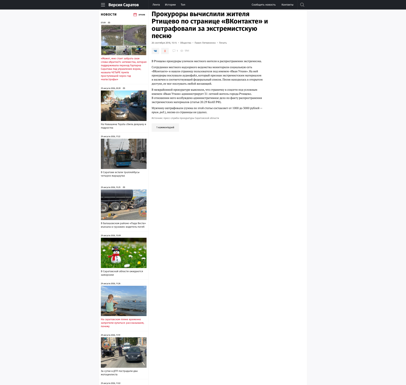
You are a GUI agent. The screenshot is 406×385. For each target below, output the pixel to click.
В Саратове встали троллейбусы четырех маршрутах (120, 174)
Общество (185, 42)
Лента (156, 4)
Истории (170, 4)
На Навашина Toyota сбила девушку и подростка (123, 126)
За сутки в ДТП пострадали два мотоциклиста (119, 372)
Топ (183, 4)
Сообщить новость (264, 4)
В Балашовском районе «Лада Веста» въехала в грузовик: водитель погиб (123, 225)
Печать (223, 42)
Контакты (287, 4)
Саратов (123, 4)
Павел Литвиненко (205, 42)
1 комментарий (165, 127)
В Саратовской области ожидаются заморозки (122, 273)
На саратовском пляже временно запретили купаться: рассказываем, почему (122, 323)
